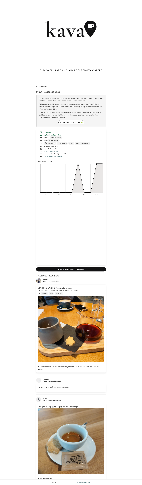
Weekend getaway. (45, 478)
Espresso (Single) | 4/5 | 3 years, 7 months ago (59, 407)
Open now (47, 132)
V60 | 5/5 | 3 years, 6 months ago (55, 387)
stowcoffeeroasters (51, 151)
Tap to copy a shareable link (53, 156)
